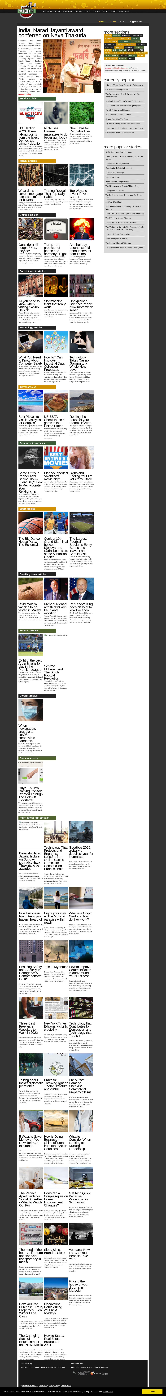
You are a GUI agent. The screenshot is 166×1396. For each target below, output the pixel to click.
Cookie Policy (66, 1386)
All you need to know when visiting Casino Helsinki (29, 305)
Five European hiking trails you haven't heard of (30, 916)
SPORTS (108, 50)
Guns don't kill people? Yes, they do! (28, 248)
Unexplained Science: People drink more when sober (81, 305)
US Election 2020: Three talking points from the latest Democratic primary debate (29, 135)
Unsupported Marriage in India (117, 163)
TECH (122, 53)
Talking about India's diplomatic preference (31, 1083)
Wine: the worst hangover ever (117, 181)
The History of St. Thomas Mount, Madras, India (124, 247)
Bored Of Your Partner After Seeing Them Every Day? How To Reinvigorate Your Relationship (30, 482)
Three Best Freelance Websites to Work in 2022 (28, 1027)
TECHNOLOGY (124, 11)
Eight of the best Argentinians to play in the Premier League (30, 664)
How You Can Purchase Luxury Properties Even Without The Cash (31, 1310)
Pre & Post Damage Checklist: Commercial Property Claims (80, 1086)
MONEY (106, 11)
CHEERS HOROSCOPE (122, 38)
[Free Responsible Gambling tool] (99, 1375)
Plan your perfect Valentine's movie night (56, 476)
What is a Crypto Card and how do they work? (80, 916)
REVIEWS (108, 38)
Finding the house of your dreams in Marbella (78, 1285)
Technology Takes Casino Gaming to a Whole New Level (79, 363)
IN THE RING (130, 44)
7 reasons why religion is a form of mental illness (124, 128)
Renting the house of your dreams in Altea (80, 420)
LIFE (114, 50)
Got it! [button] (152, 1392)
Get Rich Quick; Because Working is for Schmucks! (80, 1197)
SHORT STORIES (111, 41)
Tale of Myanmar (56, 967)
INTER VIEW (109, 47)
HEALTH (141, 56)
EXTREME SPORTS (111, 56)
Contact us (43, 1386)
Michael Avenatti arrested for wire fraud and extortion (55, 608)
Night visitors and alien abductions (118, 152)
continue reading (24, 94)
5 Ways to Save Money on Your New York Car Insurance (30, 1141)
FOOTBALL (139, 47)
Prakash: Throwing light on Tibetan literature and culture (56, 1084)
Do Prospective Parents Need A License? (121, 222)
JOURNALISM (137, 35)
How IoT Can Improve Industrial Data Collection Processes (54, 363)
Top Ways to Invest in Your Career (79, 194)
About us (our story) (30, 1386)
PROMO (131, 59)
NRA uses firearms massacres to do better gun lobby (55, 132)
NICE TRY (119, 47)
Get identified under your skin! (117, 89)
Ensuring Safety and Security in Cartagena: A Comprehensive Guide (30, 973)
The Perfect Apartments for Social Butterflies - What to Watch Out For (31, 1199)
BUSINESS (136, 41)
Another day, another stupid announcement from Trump (80, 249)
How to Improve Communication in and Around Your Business (80, 971)
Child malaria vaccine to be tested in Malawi (29, 607)
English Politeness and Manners (117, 110)
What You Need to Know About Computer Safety (30, 360)
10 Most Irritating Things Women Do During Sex (124, 101)
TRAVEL (97, 11)
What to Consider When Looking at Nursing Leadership (80, 1143)
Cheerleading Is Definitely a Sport (118, 168)
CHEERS (124, 56)
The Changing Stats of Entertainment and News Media (31, 1340)
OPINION (87, 11)
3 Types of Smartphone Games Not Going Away (124, 85)
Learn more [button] (108, 1392)
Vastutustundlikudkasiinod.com (117, 68)
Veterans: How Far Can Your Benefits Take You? (79, 1254)
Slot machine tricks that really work (55, 304)
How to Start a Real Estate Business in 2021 (54, 1340)
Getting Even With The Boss (116, 119)
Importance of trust (112, 177)
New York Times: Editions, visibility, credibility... (56, 1026)
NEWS (115, 53)
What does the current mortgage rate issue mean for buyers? (30, 195)
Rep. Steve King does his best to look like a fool (81, 607)
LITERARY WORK (111, 59)
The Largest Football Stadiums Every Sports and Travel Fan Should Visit (81, 546)
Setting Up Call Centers (114, 190)
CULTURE (122, 50)
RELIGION (122, 59)
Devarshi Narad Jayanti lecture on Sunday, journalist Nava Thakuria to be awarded (30, 860)
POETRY (135, 38)
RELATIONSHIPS (49, 11)
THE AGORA (142, 44)
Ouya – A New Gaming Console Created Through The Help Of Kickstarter (30, 794)
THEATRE (116, 35)
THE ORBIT (129, 47)
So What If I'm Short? (113, 202)
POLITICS (78, 11)
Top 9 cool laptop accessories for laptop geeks (123, 105)
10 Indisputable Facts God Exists (118, 114)
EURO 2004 (126, 35)
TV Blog (123, 21)
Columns (101, 21)
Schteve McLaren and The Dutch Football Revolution (53, 672)
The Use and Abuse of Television (118, 243)
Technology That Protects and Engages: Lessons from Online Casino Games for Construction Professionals (55, 858)
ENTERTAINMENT (65, 11)
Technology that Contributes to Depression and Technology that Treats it (80, 1029)
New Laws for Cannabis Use (80, 129)
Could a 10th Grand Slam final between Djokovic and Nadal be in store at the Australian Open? (56, 548)
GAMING (108, 35)
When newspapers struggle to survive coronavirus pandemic (27, 733)
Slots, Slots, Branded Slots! (54, 1251)
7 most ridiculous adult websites (117, 234)
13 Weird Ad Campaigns (115, 172)
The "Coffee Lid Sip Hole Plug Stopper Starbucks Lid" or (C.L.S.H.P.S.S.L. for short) (124, 228)
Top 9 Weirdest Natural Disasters (118, 218)
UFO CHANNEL (124, 41)
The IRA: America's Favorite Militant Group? (122, 186)
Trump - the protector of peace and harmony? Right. (55, 249)
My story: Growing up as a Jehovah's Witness (122, 123)
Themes (112, 21)
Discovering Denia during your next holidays (53, 1308)
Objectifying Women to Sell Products (119, 132)
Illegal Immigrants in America (116, 238)
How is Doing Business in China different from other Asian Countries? (55, 1143)
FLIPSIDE (121, 44)
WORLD (129, 53)
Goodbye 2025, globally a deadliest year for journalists (81, 852)
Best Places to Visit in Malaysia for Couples (29, 420)
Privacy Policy (54, 1386)
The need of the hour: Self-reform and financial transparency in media (31, 1256)
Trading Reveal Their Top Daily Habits (55, 194)
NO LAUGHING (110, 44)
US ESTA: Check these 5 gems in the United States (54, 421)
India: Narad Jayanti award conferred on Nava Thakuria (52, 33)
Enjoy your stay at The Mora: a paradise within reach (55, 917)
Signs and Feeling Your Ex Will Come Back (81, 476)
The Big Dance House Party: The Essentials (29, 542)
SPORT (114, 11)
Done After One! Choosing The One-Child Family (124, 213)
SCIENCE (132, 56)
